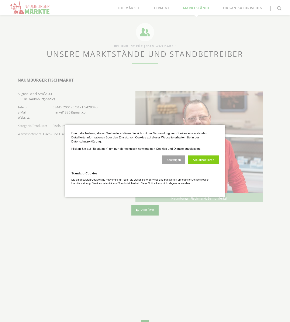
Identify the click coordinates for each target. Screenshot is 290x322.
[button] (173, 159)
